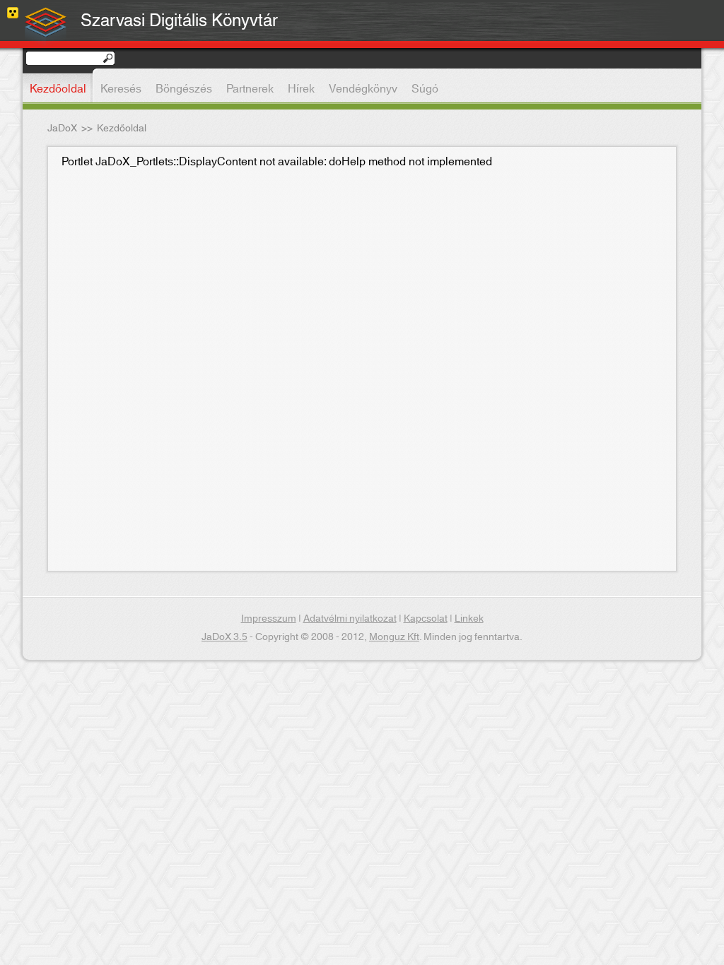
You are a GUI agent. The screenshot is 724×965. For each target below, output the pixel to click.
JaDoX (62, 128)
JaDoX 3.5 (224, 637)
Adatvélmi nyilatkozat (350, 619)
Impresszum (268, 619)
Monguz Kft (394, 637)
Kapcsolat (426, 619)
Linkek (469, 619)
